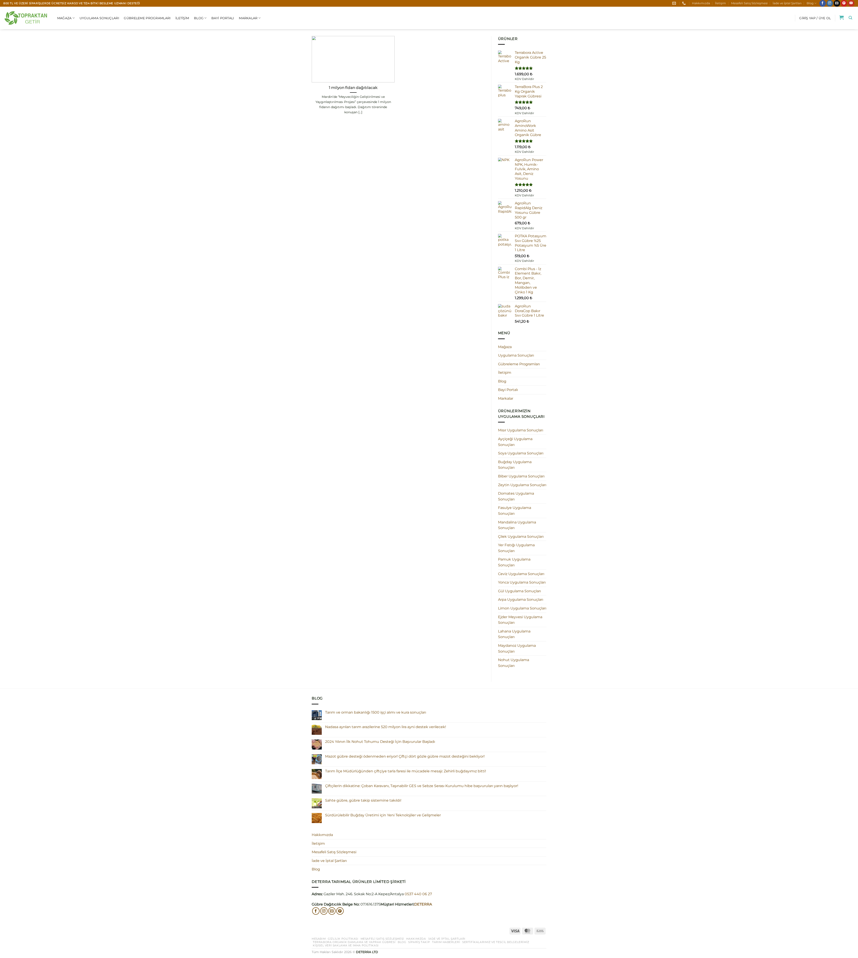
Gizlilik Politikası (343, 938)
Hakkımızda (701, 3)
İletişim (720, 3)
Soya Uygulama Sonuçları (520, 453)
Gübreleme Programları (147, 18)
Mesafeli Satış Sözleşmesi (749, 3)
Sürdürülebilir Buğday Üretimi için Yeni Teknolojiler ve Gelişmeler (383, 815)
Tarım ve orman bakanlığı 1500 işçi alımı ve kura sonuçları (375, 712)
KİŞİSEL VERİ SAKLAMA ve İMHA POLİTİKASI (346, 945)
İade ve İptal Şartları (787, 3)
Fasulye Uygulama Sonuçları (514, 511)
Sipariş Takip (419, 942)
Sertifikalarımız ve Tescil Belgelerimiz (495, 942)
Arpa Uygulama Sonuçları (520, 599)
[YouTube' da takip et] (851, 3)
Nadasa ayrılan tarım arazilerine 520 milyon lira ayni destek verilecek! (385, 727)
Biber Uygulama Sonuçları (521, 476)
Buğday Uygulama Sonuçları (515, 465)
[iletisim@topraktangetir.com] (674, 3)
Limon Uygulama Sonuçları (522, 608)
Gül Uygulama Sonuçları (519, 591)
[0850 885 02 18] (684, 3)
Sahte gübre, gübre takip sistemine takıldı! (363, 800)
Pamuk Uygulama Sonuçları (514, 562)
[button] (815, 18)
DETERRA (423, 904)
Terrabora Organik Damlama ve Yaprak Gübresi (354, 942)
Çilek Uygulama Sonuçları (521, 536)
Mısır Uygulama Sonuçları (520, 430)
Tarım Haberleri (446, 942)
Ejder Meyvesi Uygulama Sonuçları (520, 620)
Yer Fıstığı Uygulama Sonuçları (516, 548)
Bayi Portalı (222, 18)
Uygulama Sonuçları (99, 18)
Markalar (248, 18)
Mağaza (64, 18)
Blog (810, 3)
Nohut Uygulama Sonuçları (513, 663)
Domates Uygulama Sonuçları (516, 496)
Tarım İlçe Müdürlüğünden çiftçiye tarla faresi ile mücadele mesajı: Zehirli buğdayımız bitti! (405, 771)
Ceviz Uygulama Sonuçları (521, 574)
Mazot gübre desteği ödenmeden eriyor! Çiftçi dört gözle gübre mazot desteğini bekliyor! (405, 756)
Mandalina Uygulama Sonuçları (517, 525)
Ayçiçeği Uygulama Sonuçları (515, 442)
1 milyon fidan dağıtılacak (353, 87)
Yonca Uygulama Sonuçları (522, 582)
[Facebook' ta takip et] (822, 3)
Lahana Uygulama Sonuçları (514, 634)
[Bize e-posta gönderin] (837, 3)
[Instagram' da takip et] (829, 3)
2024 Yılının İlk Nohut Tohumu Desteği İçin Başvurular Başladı (380, 742)
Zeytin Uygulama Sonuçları (522, 485)
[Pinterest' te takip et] (844, 3)
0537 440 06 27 (418, 894)
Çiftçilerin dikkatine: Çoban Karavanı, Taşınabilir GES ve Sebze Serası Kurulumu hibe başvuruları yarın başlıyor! (421, 786)
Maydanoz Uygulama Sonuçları (517, 648)
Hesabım (319, 938)
